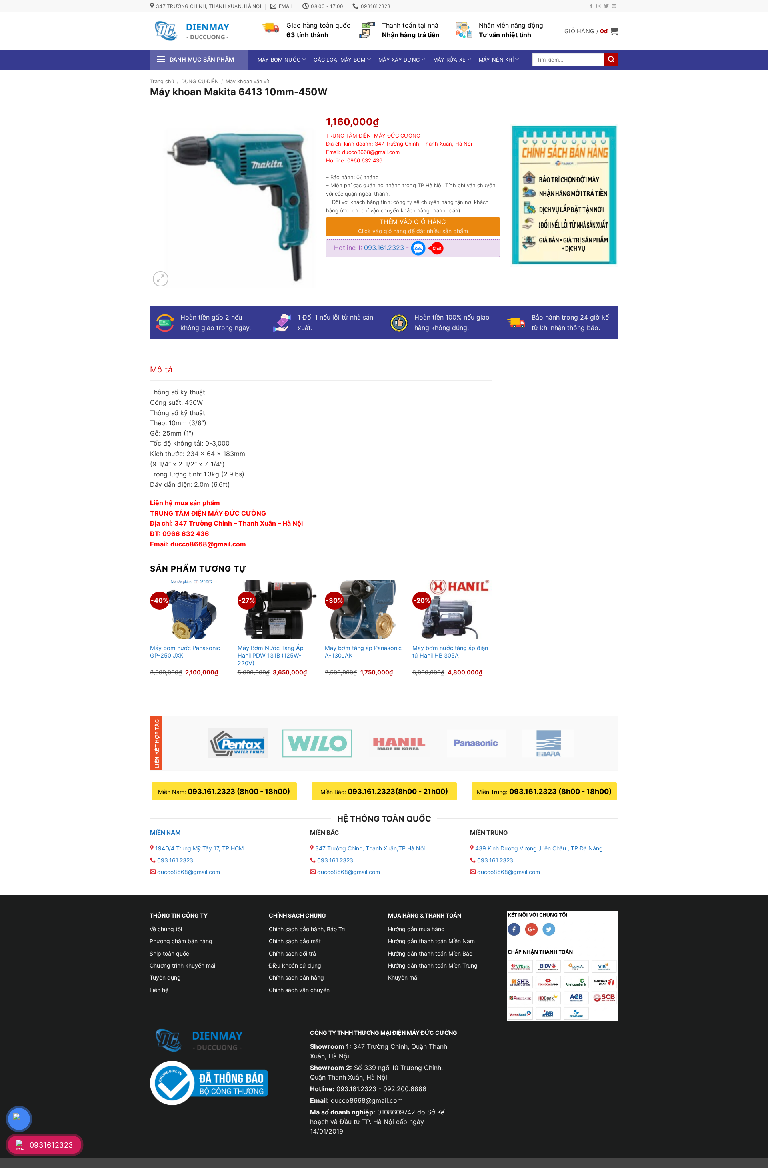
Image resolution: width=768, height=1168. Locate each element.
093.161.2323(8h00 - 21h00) (398, 791)
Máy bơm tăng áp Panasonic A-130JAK (363, 651)
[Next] (492, 633)
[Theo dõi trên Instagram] (598, 6)
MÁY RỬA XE (449, 60)
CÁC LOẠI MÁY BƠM (339, 60)
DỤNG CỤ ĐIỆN (200, 81)
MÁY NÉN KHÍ (496, 60)
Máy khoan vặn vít (248, 81)
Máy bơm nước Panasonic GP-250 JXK (185, 651)
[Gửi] (611, 59)
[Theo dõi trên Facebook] (591, 6)
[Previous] (150, 633)
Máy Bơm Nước (279, 60)
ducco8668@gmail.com (188, 871)
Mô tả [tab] (161, 369)
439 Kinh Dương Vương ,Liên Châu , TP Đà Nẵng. (539, 848)
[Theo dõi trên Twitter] (606, 6)
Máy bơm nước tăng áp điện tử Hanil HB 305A (450, 651)
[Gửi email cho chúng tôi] (614, 6)
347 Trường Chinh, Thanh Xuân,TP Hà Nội (369, 848)
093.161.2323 (385, 248)
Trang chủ (162, 81)
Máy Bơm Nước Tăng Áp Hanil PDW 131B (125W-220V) (271, 655)
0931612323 (51, 1145)
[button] (591, 31)
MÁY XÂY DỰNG (399, 60)
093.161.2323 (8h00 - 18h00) (239, 791)
